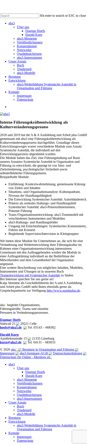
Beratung (14, 418)
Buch (20, 406)
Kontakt (13, 433)
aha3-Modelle (26, 414)
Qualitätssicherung (29, 395)
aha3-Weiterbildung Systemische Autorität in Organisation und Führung (46, 427)
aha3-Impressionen (29, 398)
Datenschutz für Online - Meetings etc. (26, 357)
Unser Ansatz (17, 402)
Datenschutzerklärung (67, 353)
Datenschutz (25, 440)
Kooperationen (27, 387)
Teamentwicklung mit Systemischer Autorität (30, 275)
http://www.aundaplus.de (63, 290)
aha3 (11, 364)
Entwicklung (17, 421)
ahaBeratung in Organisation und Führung (43, 349)
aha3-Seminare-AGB (34, 353)
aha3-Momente (27, 379)
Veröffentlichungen (29, 383)
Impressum (7, 353)
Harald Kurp (9, 334)
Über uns (23, 368)
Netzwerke (24, 391)
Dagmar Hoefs (10, 320)
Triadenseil (24, 410)
